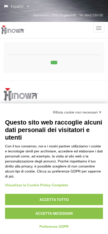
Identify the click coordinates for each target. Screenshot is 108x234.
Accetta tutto (54, 200)
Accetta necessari (54, 213)
